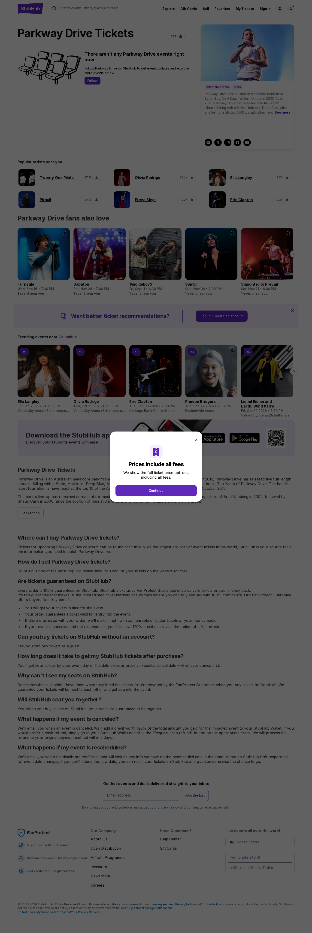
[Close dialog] (196, 439)
